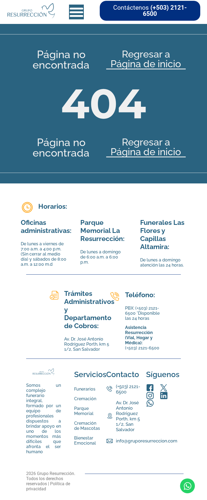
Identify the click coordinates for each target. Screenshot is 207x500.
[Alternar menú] (76, 12)
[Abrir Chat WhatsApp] (187, 485)
